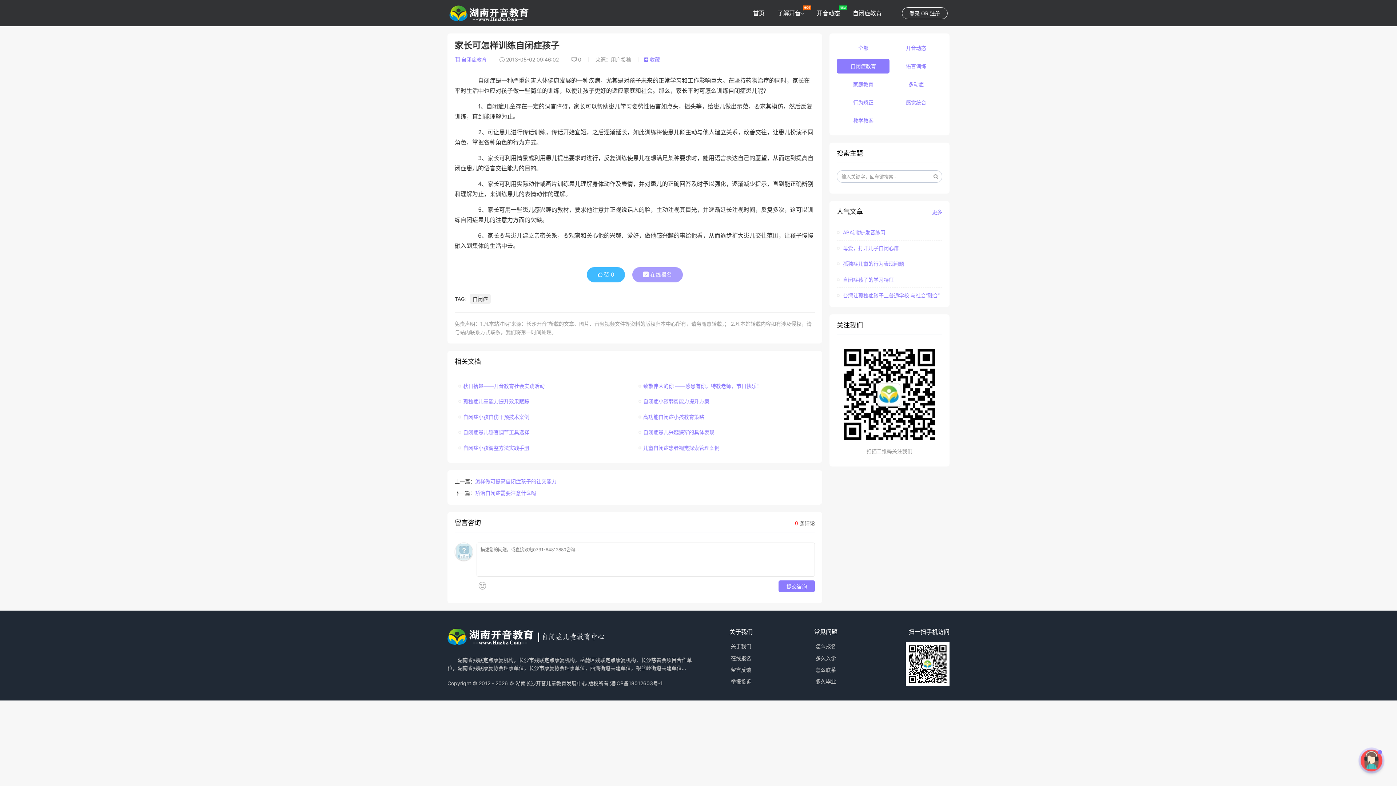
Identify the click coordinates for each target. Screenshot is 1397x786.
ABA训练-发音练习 (863, 232)
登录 (915, 13)
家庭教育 (863, 84)
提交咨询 (797, 586)
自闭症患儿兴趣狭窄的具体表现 (679, 432)
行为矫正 (863, 102)
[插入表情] (482, 585)
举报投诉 (741, 681)
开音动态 (828, 13)
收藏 (654, 59)
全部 (863, 48)
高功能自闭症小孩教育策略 (673, 417)
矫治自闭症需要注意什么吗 (505, 493)
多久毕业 (826, 681)
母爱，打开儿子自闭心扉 (870, 248)
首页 (759, 13)
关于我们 (741, 646)
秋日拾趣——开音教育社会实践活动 (504, 386)
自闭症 (480, 299)
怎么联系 (826, 670)
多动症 (916, 84)
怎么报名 (826, 646)
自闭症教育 (867, 13)
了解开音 (789, 13)
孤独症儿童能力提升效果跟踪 (496, 401)
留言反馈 (741, 670)
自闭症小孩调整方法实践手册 (496, 448)
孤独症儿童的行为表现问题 (872, 264)
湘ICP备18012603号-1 (636, 683)
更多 (937, 212)
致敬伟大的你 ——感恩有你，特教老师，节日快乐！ (702, 386)
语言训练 (916, 66)
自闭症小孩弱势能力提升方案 (676, 401)
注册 (935, 13)
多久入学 (826, 658)
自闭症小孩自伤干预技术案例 (496, 417)
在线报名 (660, 274)
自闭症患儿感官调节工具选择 (496, 432)
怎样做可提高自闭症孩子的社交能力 (516, 481)
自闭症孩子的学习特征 (867, 280)
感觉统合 (916, 102)
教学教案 (863, 121)
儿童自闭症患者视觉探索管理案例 (681, 448)
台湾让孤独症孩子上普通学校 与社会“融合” (890, 295)
